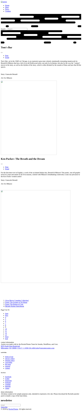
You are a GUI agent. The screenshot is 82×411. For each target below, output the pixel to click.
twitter (7, 379)
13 (6, 335)
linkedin (8, 386)
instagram (8, 381)
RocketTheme (13, 409)
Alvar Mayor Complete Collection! (17, 300)
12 (6, 333)
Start (6, 313)
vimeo (7, 388)
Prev (6, 315)
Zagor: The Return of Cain (14, 304)
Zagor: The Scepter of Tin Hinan (16, 302)
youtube (8, 384)
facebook (8, 377)
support (7, 366)
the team (8, 364)
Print (6, 56)
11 (6, 331)
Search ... (4, 29)
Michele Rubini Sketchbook (14, 306)
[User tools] (2, 52)
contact (7, 368)
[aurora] (4, 2)
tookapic (8, 382)
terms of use (9, 357)
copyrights (8, 362)
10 (6, 329)
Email (7, 57)
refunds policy (10, 360)
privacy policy (10, 359)
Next (6, 337)
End (6, 339)
